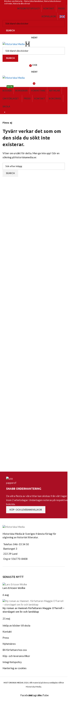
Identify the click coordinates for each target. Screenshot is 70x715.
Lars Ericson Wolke (14, 588)
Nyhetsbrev (9, 643)
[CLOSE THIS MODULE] (62, 703)
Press (6, 637)
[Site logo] (14, 43)
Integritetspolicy (12, 662)
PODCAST (57, 112)
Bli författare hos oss (15, 649)
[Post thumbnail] (15, 584)
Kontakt (7, 631)
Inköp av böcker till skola (16, 625)
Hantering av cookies (15, 668)
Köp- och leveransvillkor (26, 509)
